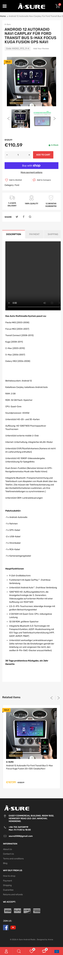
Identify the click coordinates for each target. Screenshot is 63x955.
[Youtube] (13, 927)
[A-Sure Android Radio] (32, 6)
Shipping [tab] (53, 234)
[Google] (30, 216)
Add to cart (43, 154)
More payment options (31, 172)
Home (3, 16)
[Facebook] (23, 216)
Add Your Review (41, 48)
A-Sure (8, 24)
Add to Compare (44, 180)
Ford (17, 185)
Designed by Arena (45, 939)
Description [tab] (13, 234)
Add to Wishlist (15, 180)
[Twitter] (17, 216)
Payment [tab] (34, 234)
